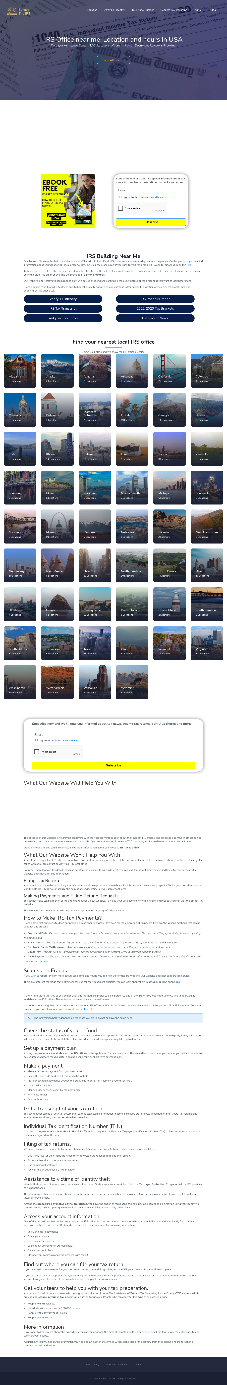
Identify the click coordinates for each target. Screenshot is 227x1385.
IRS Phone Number (142, 10)
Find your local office (63, 318)
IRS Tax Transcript (63, 308)
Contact (138, 1364)
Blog (213, 10)
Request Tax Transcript (173, 10)
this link (88, 1009)
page (45, 961)
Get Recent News (155, 318)
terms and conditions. (151, 197)
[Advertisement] (113, 133)
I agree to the (143, 197)
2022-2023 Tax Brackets (155, 308)
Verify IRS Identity (114, 10)
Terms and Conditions (116, 1364)
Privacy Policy (92, 1364)
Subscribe (151, 222)
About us (92, 10)
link (189, 265)
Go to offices (111, 60)
